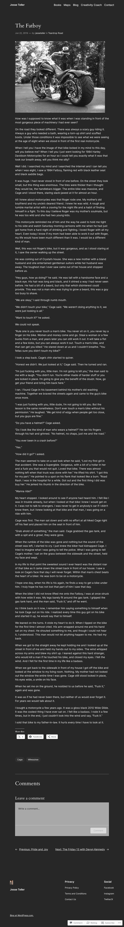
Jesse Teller (17, 4)
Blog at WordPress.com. (22, 915)
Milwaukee (33, 759)
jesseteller (40, 33)
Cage (20, 759)
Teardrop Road (55, 33)
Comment (98, 830)
